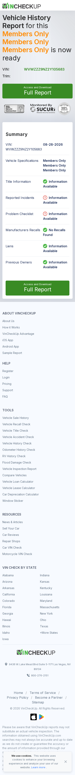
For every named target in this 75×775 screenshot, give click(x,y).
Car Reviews (10, 534)
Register (7, 371)
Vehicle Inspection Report (19, 469)
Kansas (44, 581)
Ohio (43, 620)
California (8, 594)
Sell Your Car (10, 528)
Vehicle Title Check (15, 430)
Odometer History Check (18, 449)
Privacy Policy (17, 697)
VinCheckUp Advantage (18, 333)
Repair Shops (11, 541)
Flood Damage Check (16, 462)
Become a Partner (49, 697)
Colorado (8, 600)
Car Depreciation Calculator (20, 494)
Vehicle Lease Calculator (18, 488)
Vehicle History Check (17, 443)
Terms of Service (43, 693)
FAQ (5, 396)
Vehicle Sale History (15, 417)
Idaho (6, 632)
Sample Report (12, 353)
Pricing (6, 383)
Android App (10, 346)
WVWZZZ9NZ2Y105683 (44, 69)
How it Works (11, 327)
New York (46, 613)
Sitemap (38, 702)
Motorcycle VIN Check (17, 554)
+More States (49, 632)
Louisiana (46, 594)
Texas (44, 626)
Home (18, 693)
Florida (6, 607)
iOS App (7, 340)
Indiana (44, 575)
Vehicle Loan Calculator (17, 481)
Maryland (46, 600)
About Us (8, 321)
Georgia (7, 613)
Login (6, 377)
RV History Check (14, 456)
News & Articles (12, 522)
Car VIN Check (12, 547)
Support (7, 390)
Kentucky (46, 588)
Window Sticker (12, 500)
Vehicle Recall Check (16, 424)
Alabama (8, 575)
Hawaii (6, 620)
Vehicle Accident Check (18, 437)
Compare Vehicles (14, 475)
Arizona (7, 581)
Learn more (38, 767)
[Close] (65, 761)
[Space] (36, 651)
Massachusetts (49, 607)
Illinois (6, 626)
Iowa (5, 639)
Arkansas (8, 588)
